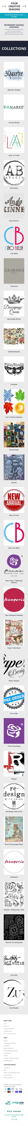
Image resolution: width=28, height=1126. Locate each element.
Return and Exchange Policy (12, 1072)
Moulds (6, 1055)
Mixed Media (7, 1053)
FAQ (5, 1070)
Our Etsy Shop (8, 1031)
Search (6, 1040)
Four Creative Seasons (15, 1084)
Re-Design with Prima (10, 1043)
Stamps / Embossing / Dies (11, 1058)
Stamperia (7, 1045)
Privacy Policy (8, 1075)
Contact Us (7, 1067)
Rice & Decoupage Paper (11, 1050)
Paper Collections (9, 1048)
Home (5, 1023)
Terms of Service (8, 1077)
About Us (6, 1026)
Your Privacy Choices (10, 1033)
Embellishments (8, 1060)
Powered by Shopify (9, 1086)
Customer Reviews (9, 1028)
